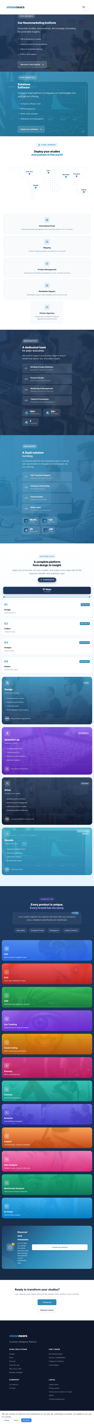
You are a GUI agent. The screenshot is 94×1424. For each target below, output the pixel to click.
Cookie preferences (57, 1399)
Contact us (47, 1302)
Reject (16, 1420)
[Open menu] (85, 7)
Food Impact (54, 1365)
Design (12, 1354)
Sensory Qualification (57, 1358)
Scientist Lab (14, 1365)
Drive (11, 1358)
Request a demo (47, 1310)
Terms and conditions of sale (60, 1392)
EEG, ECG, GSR (15, 1369)
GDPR (51, 1395)
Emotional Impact (55, 1354)
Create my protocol (60, 1247)
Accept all (26, 1420)
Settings (6, 1420)
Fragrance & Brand (56, 1361)
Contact (12, 1388)
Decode (12, 1361)
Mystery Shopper (16, 1372)
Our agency (13, 1384)
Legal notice (53, 1384)
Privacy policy (54, 1388)
